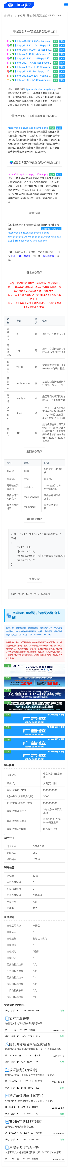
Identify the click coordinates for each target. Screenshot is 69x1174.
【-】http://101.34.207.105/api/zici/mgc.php (32, 49)
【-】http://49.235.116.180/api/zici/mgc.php (32, 67)
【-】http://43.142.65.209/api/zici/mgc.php (32, 54)
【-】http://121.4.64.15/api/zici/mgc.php (30, 62)
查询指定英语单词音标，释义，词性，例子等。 (29, 1100)
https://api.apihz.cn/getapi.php (41, 89)
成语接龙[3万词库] (23, 1070)
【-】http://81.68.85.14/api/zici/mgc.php (30, 80)
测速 (56, 41)
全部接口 (9, 15)
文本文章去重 (19, 1018)
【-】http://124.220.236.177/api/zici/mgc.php (33, 75)
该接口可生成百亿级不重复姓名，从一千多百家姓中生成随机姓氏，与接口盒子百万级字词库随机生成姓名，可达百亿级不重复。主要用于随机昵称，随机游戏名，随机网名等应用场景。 (34, 1049)
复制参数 (46, 229)
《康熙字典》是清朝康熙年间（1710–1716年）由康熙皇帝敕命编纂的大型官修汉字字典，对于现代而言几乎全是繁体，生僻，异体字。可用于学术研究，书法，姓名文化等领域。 (34, 1152)
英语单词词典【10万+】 (27, 1096)
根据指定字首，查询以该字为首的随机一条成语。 (31, 1074)
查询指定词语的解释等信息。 (20, 1126)
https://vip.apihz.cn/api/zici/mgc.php (28, 174)
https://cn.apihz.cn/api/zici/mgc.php (28, 127)
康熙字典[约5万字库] (24, 1147)
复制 (62, 41)
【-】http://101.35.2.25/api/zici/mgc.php (30, 41)
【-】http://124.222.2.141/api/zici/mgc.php (31, 58)
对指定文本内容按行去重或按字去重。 (25, 1023)
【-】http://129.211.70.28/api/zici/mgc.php (31, 71)
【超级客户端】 (48, 255)
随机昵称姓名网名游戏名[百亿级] (33, 1044)
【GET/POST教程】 (20, 255)
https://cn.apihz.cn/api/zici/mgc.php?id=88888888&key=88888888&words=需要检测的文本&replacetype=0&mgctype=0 (34, 236)
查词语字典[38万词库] (26, 1122)
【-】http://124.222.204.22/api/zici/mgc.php (32, 45)
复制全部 (56, 229)
